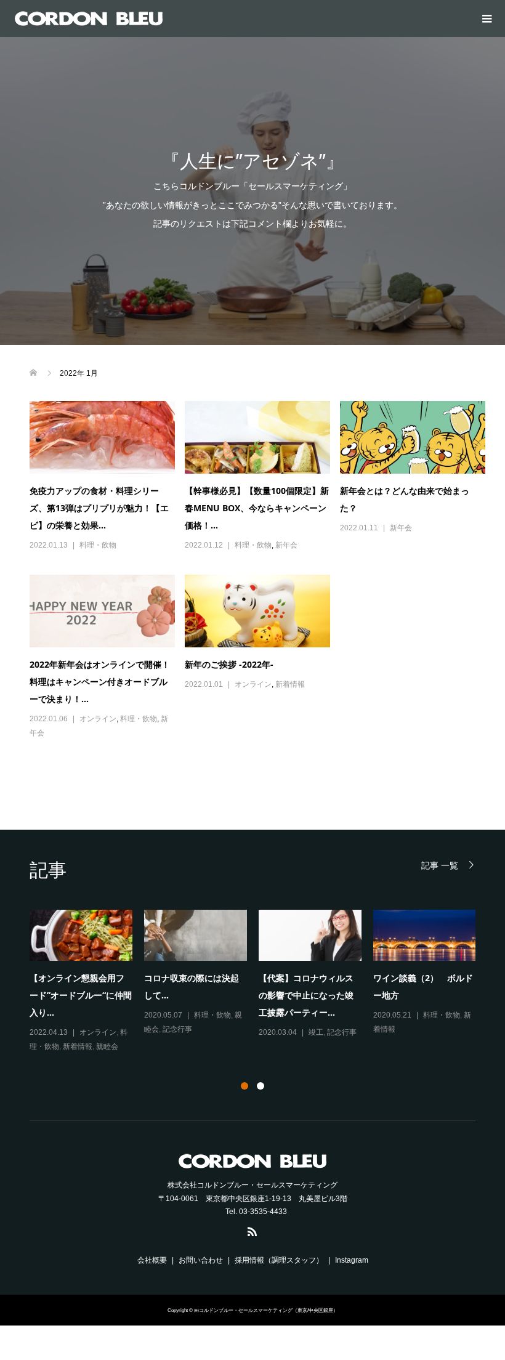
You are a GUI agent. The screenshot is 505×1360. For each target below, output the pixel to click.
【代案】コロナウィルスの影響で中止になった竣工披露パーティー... (306, 995)
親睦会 (107, 1046)
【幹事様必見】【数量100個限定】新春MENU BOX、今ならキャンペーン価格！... (257, 508)
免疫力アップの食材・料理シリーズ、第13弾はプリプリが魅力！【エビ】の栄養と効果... (99, 508)
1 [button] (244, 1086)
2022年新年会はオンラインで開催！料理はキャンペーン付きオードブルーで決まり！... (100, 681)
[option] (259, 982)
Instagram (351, 1260)
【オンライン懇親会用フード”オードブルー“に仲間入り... (81, 995)
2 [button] (260, 1086)
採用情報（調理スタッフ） (279, 1260)
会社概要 (152, 1260)
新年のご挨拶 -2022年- (229, 664)
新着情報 (290, 684)
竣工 (316, 1032)
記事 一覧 (439, 865)
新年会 (286, 545)
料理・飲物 (97, 545)
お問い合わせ (201, 1260)
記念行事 (177, 1029)
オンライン (97, 718)
